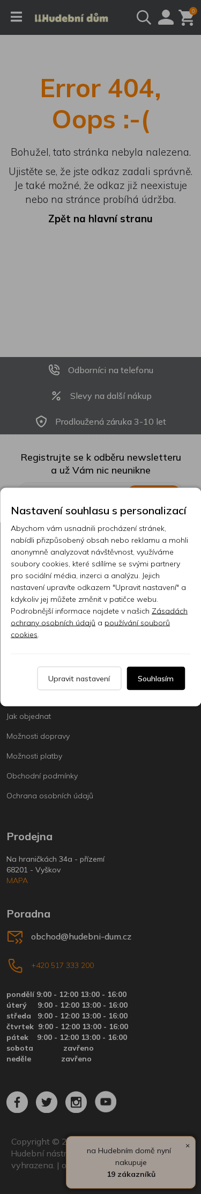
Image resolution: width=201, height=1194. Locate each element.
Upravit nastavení (79, 678)
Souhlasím (156, 678)
